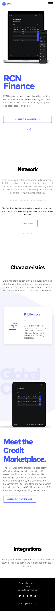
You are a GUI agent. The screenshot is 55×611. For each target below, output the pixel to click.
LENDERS (12, 201)
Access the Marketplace (27, 119)
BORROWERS (25, 201)
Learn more (27, 223)
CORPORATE (40, 201)
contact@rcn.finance (27, 590)
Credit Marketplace (27, 583)
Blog (27, 586)
